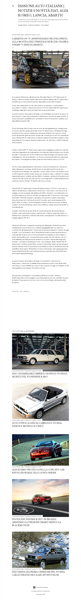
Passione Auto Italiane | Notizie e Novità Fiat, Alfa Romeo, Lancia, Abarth (43, 10)
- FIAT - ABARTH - (24, 291)
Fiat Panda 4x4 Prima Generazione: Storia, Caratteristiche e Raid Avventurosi (38, 573)
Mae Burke (47, 591)
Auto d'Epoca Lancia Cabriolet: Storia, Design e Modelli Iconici (37, 424)
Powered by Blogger (42, 587)
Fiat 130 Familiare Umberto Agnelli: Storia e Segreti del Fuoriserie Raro (39, 375)
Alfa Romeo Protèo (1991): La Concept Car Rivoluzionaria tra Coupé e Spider (38, 471)
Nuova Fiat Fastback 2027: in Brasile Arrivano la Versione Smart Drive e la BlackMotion (36, 522)
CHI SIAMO (45, 25)
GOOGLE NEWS (34, 25)
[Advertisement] (40, 311)
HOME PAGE (22, 25)
